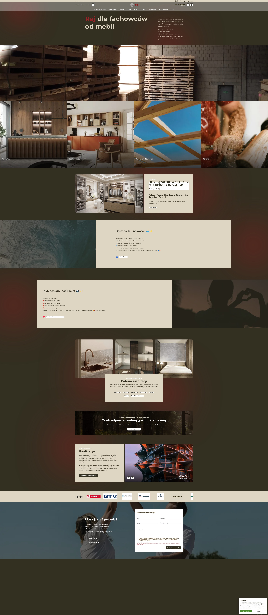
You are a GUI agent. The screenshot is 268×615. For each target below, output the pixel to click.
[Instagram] (191, 4)
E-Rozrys (83, 4)
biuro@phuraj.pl (189, 1)
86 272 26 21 (93, 539)
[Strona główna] (135, 5)
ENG (78, 1)
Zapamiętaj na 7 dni (246, 608)
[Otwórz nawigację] (93, 4)
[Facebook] (188, 4)
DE (81, 1)
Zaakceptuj (246, 611)
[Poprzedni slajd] (128, 477)
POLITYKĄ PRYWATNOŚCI (172, 538)
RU (83, 1)
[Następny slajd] (132, 477)
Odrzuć (259, 611)
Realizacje (88, 4)
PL (75, 1)
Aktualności (77, 4)
